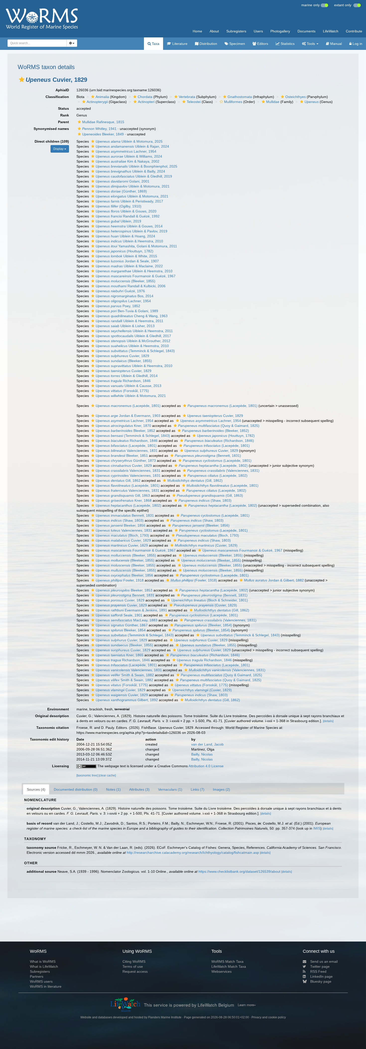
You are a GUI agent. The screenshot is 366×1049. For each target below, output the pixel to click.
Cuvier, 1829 (122, 356)
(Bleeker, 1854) (203, 625)
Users (258, 31)
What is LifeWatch (44, 966)
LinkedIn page (321, 976)
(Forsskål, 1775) (122, 391)
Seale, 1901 (119, 615)
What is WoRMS (43, 961)
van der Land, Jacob (207, 744)
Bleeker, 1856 (120, 525)
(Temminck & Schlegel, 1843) (135, 351)
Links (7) (197, 789)
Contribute (354, 31)
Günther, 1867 (122, 625)
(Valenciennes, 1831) (223, 471)
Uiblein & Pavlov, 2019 (131, 231)
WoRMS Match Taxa (227, 961)
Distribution (207, 44)
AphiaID (62, 90)
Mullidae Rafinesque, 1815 (103, 122)
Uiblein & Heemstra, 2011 (129, 321)
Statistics (287, 44)
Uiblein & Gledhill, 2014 (127, 376)
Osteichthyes (295, 97)
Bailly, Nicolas (202, 754)
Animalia (102, 97)
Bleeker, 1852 (125, 431)
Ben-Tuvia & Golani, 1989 (127, 311)
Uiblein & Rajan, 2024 (132, 146)
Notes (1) (113, 789)
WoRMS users (41, 981)
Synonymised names (51, 129)
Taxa (155, 44)
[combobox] (37, 43)
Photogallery (280, 31)
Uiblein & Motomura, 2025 (129, 141)
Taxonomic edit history (49, 739)
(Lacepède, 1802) (213, 466)
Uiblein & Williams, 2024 (129, 156)
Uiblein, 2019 (118, 221)
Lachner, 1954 (126, 151)
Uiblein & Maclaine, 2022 (129, 266)
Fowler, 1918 (120, 580)
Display (58, 149)
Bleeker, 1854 (121, 630)
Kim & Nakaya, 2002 (127, 161)
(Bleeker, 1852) (215, 431)
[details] (328, 721)
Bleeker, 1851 (122, 456)
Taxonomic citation (52, 728)
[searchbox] (35, 43)
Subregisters (236, 31)
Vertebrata (187, 97)
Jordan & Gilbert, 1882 (274, 580)
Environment (58, 709)
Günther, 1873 (126, 461)
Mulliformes (233, 102)
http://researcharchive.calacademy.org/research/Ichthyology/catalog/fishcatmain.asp (193, 853)
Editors (262, 44)
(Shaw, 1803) (205, 500)
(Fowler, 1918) (194, 580)
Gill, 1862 (118, 480)
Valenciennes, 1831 (127, 451)
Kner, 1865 (119, 655)
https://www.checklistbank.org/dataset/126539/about (239, 871)
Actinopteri (146, 102)
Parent (63, 122)
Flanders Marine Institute (165, 1017)
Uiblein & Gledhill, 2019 (134, 176)
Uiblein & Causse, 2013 (128, 386)
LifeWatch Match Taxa (228, 966)
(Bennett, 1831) (208, 456)
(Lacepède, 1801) (128, 406)
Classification (57, 97)
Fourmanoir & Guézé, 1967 (136, 276)
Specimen (236, 44)
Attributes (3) (139, 789)
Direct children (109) (52, 141)
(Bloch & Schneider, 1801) (209, 600)
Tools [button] (311, 44)
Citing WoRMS (133, 961)
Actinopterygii (97, 102)
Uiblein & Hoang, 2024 (125, 236)
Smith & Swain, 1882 (125, 675)
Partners (36, 976)
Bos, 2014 (124, 296)
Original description (52, 716)
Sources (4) (36, 789)
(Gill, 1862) (195, 480)
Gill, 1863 (123, 495)
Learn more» (247, 1005)
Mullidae (272, 102)
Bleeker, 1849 (103, 134)
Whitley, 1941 (99, 129)
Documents (306, 31)
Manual (335, 44)
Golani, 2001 (122, 181)
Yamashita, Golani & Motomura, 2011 (136, 246)
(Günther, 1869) (121, 191)
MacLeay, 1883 (126, 620)
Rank (64, 115)
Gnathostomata (240, 97)
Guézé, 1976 (120, 291)
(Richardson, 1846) (219, 441)
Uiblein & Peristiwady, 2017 (129, 201)
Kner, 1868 (124, 500)
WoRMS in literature (45, 986)
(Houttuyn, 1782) (124, 251)
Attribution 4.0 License (206, 766)
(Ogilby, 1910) (118, 206)
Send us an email (324, 961)
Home (197, 31)
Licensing (60, 766)
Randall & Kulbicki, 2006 (131, 286)
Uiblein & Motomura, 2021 (133, 186)
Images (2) (221, 789)
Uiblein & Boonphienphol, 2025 (136, 166)
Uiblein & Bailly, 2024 (130, 171)
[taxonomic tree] (87, 775)
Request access (135, 971)
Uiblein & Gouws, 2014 (129, 226)
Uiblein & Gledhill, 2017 (133, 336)
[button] (22, 80)
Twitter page (320, 966)
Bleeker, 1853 (124, 590)
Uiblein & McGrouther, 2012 (133, 341)
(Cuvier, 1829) (206, 545)
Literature (179, 44)
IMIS (316, 828)
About (214, 31)
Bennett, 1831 (125, 515)
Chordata (145, 97)
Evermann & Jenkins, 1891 (131, 610)
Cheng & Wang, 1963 (132, 316)
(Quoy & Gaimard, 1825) (218, 426)
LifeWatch (330, 31)
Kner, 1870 (123, 426)
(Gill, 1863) (210, 495)
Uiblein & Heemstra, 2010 (129, 241)
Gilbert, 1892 (127, 700)
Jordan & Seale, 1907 (127, 261)
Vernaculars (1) (170, 789)
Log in (357, 44)
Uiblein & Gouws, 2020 (126, 211)
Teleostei (194, 102)
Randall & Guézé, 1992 (128, 216)
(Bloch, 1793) (122, 535)
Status (63, 108)
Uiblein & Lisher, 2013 (125, 326)
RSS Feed (318, 971)
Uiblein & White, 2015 (126, 256)
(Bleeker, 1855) (125, 281)
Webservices (221, 971)
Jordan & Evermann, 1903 (128, 416)
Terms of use (132, 966)
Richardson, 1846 (123, 381)
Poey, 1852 (118, 306)
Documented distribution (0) (76, 789)
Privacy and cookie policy (268, 1017)
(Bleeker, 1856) (201, 525)
